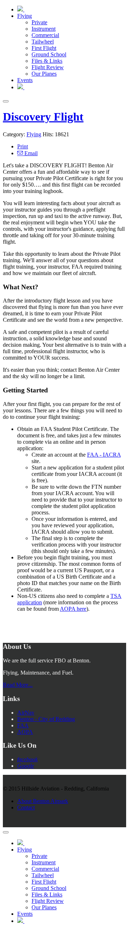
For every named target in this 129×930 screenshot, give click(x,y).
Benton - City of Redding (46, 719)
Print (22, 146)
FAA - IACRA (104, 455)
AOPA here (73, 609)
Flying (34, 134)
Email (30, 153)
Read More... (18, 685)
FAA (23, 725)
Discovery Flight (43, 116)
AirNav (25, 713)
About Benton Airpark (42, 801)
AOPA (25, 732)
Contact (26, 807)
